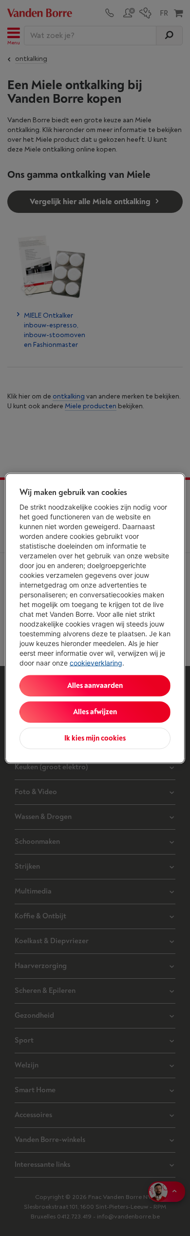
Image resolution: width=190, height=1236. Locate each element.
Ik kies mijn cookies (95, 737)
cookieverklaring (96, 662)
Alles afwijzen (95, 711)
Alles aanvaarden (95, 685)
